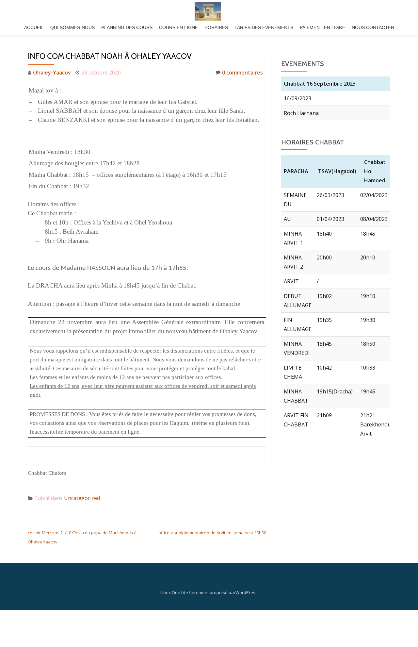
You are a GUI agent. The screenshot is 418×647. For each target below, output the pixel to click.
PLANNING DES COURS (127, 27)
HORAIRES (216, 27)
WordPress (246, 592)
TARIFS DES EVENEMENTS (263, 27)
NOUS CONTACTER (373, 27)
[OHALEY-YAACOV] (209, 11)
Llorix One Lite (174, 592)
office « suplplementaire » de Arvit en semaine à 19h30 (212, 533)
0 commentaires (242, 72)
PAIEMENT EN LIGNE (322, 27)
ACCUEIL (34, 27)
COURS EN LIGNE (178, 27)
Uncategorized (82, 498)
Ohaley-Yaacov (52, 72)
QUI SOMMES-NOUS (72, 27)
